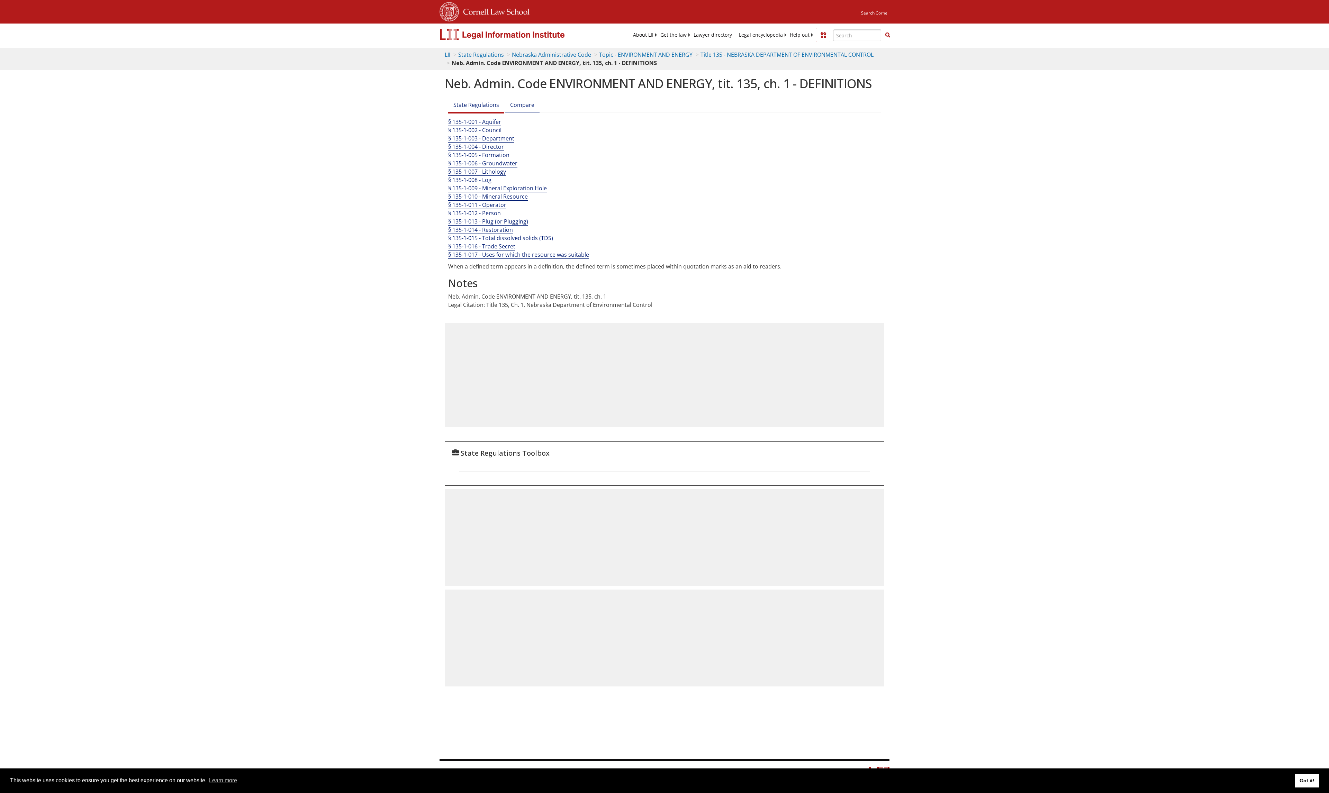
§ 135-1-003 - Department (481, 138)
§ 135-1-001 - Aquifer (474, 122)
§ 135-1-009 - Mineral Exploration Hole (497, 188)
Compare (522, 105)
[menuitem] (643, 34)
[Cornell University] (449, 10)
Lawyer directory (713, 35)
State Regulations (481, 54)
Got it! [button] (1307, 780)
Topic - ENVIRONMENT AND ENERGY (646, 54)
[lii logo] (517, 34)
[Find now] (887, 35)
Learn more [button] (223, 780)
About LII (643, 35)
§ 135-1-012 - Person (474, 213)
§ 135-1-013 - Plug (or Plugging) (488, 221)
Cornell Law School (494, 10)
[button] (887, 35)
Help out (800, 35)
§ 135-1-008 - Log (469, 180)
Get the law (673, 35)
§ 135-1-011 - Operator (477, 205)
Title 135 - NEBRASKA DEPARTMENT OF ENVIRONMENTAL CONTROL (787, 54)
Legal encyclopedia (761, 35)
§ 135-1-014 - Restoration (480, 230)
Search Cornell (875, 13)
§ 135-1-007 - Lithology (477, 171)
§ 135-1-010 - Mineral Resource (488, 196)
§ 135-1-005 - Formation (478, 155)
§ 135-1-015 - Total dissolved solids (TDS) (500, 238)
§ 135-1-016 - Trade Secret (481, 246)
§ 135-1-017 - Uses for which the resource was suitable (518, 254)
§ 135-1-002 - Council (474, 130)
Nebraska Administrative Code (551, 54)
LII (447, 54)
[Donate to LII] (823, 35)
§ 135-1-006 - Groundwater (482, 163)
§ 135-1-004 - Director (476, 147)
